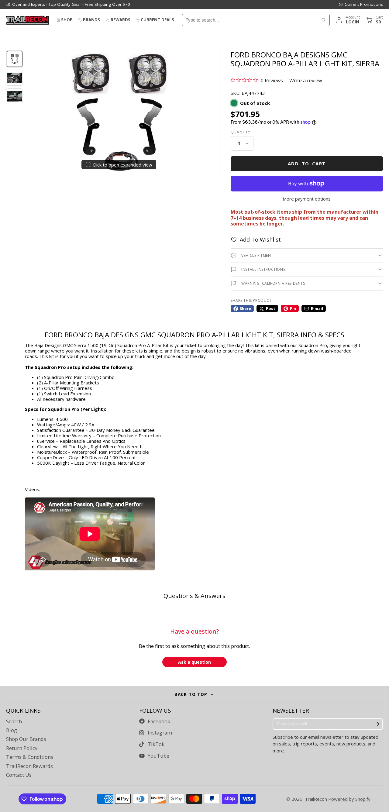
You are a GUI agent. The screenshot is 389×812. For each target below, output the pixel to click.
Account (348, 19)
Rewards (120, 19)
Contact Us (19, 775)
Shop (67, 19)
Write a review (305, 80)
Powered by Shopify (349, 799)
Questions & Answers (194, 596)
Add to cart (307, 163)
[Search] (323, 20)
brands (91, 19)
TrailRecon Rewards (29, 766)
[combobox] (250, 20)
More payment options (307, 198)
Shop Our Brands (26, 739)
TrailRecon (316, 799)
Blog (11, 730)
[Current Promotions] (361, 4)
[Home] (27, 20)
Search (14, 721)
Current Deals (157, 19)
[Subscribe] (377, 724)
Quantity (240, 132)
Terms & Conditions (29, 757)
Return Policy (21, 748)
